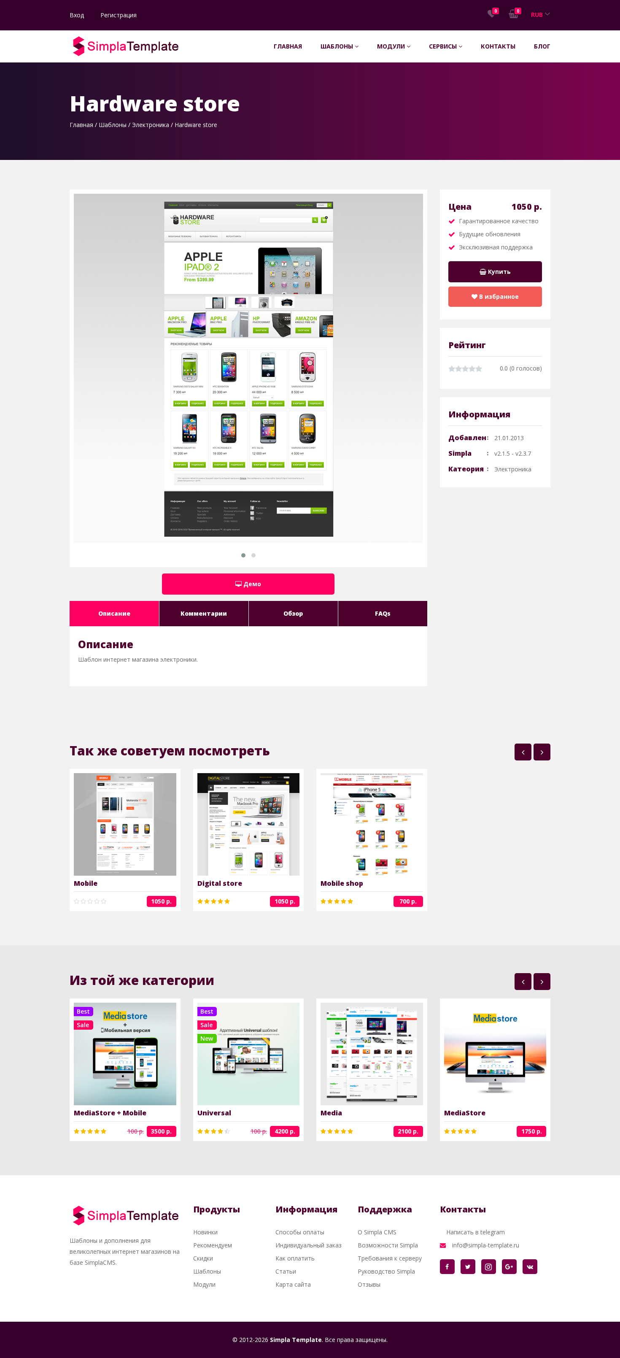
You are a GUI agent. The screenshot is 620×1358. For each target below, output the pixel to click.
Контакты (498, 46)
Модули (392, 46)
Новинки (205, 1232)
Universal (214, 1112)
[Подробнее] (112, 824)
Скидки (203, 1258)
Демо (251, 584)
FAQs (383, 613)
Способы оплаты (299, 1232)
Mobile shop (342, 883)
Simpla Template (296, 1340)
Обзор (293, 613)
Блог (542, 46)
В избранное (498, 296)
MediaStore (464, 1112)
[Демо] (138, 824)
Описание (114, 613)
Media (331, 1112)
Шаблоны (338, 46)
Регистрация (118, 15)
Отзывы (369, 1284)
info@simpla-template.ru (485, 1245)
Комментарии (204, 613)
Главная (288, 46)
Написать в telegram (475, 1232)
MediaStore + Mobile (110, 1112)
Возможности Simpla (388, 1245)
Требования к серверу (390, 1258)
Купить (498, 272)
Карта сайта (293, 1284)
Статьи (285, 1271)
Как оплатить (295, 1258)
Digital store (219, 883)
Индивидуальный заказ (308, 1245)
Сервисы (443, 46)
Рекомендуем (212, 1245)
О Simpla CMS (377, 1232)
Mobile (85, 883)
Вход (77, 15)
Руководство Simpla (386, 1271)
